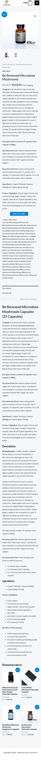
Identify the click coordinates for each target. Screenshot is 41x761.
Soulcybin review (12, 261)
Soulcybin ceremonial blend (24, 253)
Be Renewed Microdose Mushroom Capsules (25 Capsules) (20, 311)
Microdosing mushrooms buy (15, 239)
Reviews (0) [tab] (6, 293)
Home (4, 64)
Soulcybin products (19, 258)
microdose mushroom (26, 326)
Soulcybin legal (7, 258)
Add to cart (19, 214)
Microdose (11, 64)
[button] (35, 16)
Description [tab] (7, 288)
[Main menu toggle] (37, 2)
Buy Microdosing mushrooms (15, 222)
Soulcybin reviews (25, 261)
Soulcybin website (8, 264)
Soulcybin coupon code (10, 256)
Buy (3, 369)
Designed (5, 89)
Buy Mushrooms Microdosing (21, 228)
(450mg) (5, 419)
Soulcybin (11, 253)
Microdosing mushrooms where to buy (18, 245)
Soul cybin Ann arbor (14, 250)
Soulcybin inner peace (25, 256)
